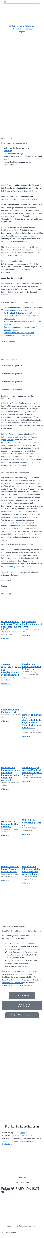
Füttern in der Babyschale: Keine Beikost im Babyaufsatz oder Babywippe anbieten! (10, 773)
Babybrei (5, 191)
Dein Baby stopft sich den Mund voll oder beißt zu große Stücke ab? (32, 771)
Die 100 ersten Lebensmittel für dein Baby (9, 824)
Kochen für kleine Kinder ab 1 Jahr (10, 710)
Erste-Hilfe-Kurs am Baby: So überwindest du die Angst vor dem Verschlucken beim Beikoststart (32, 721)
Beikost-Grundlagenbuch (11, 567)
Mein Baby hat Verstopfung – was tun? (31, 822)
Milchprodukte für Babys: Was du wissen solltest (10, 869)
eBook (33, 289)
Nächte (20, 495)
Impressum (22, 1177)
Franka (22, 1133)
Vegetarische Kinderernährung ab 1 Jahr (32, 624)
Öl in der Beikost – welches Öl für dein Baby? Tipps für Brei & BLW (11, 625)
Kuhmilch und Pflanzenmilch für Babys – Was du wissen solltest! (31, 870)
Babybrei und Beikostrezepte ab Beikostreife (31, 666)
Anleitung (8, 151)
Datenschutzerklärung (22, 1182)
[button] (3, 173)
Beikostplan (15, 523)
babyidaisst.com (7, 437)
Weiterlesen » (6, 638)
